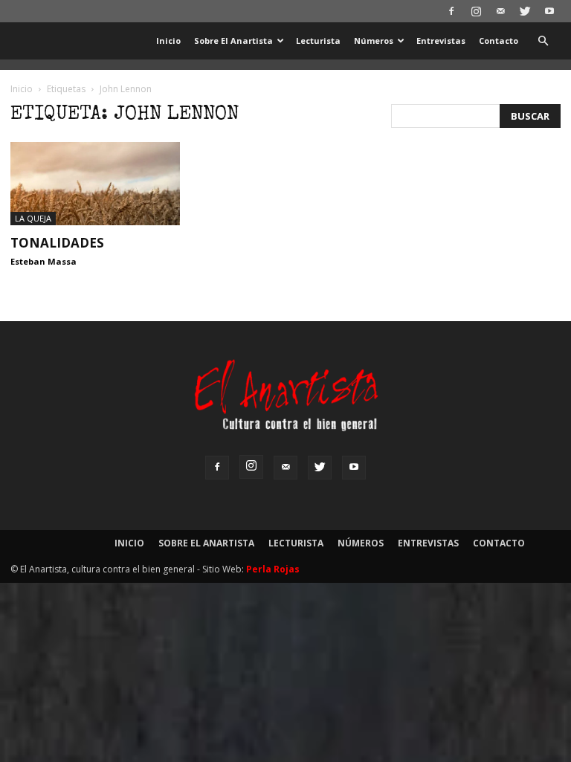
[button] (543, 41)
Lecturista (318, 40)
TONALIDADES (57, 242)
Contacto (498, 40)
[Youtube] (549, 11)
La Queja (33, 218)
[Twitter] (525, 11)
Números (373, 40)
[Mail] (500, 11)
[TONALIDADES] (95, 183)
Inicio (168, 40)
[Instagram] (476, 11)
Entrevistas (440, 40)
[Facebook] (451, 11)
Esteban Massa (43, 261)
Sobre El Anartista (233, 40)
